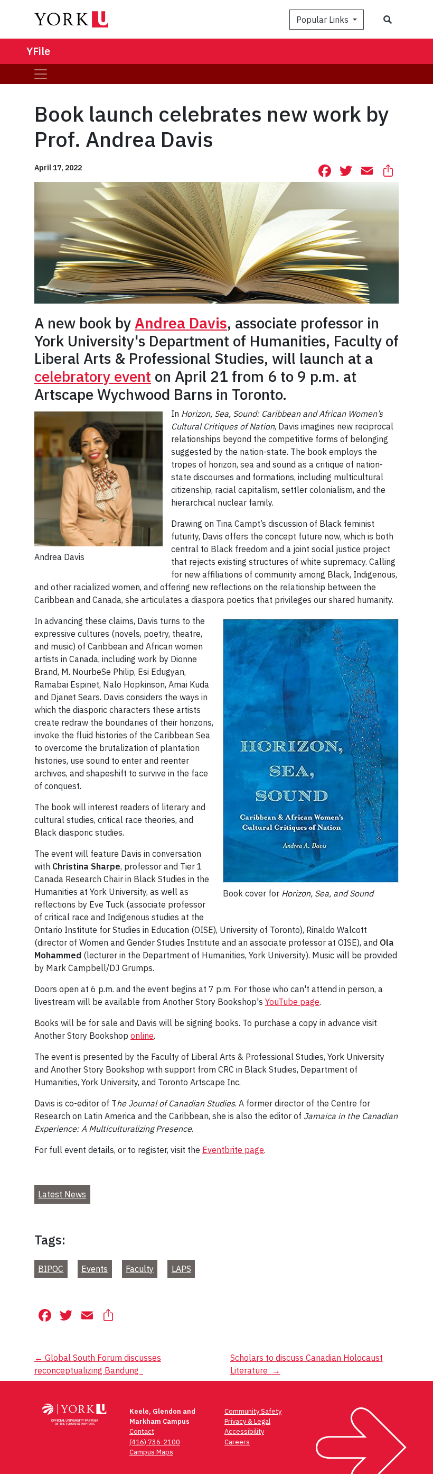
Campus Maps (151, 1452)
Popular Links (323, 19)
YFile (38, 51)
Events (94, 1269)
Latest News (62, 1194)
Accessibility (244, 1431)
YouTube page (292, 1001)
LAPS (181, 1269)
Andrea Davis (181, 323)
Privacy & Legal (247, 1421)
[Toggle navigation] (40, 74)
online (142, 1035)
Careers (237, 1442)
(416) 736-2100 (154, 1442)
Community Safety (252, 1411)
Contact (141, 1431)
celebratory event (92, 376)
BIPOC (50, 1269)
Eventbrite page (233, 1150)
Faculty (140, 1269)
